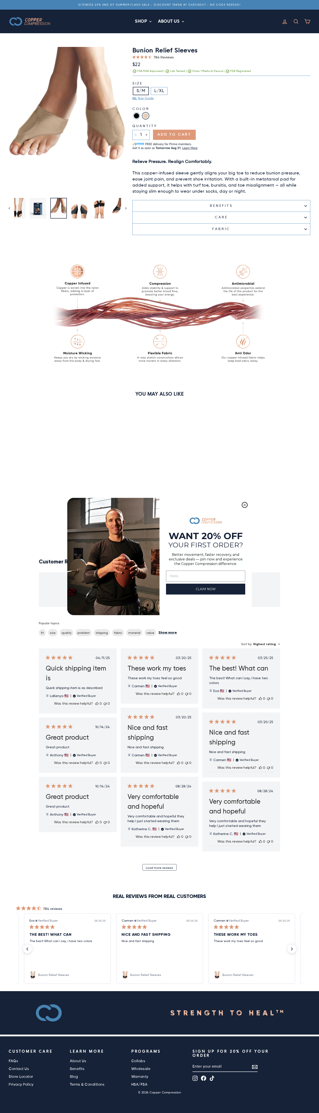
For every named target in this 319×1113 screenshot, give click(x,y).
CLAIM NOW (206, 589)
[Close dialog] (244, 505)
